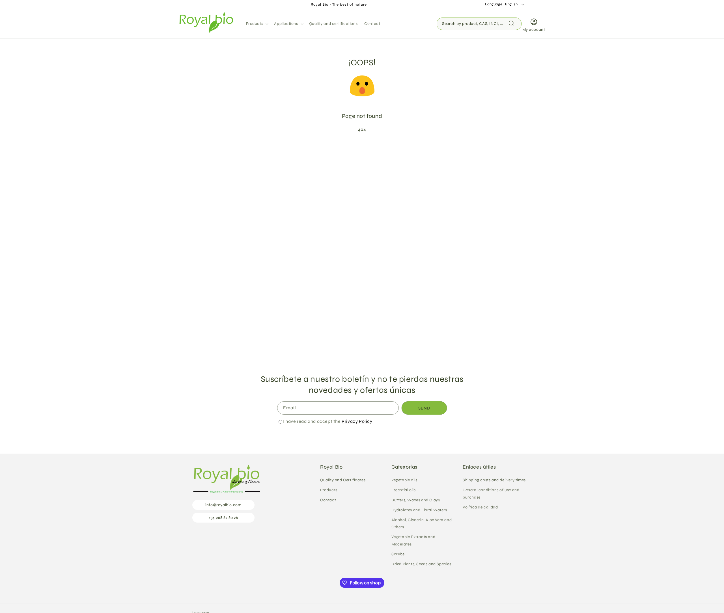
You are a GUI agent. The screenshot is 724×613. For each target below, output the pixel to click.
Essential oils (403, 490)
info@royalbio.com (223, 505)
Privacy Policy (357, 421)
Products (328, 490)
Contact (328, 500)
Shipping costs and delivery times (494, 480)
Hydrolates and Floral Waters (419, 510)
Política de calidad (480, 507)
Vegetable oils (404, 480)
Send (424, 407)
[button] (257, 24)
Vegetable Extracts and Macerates (413, 541)
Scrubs (398, 554)
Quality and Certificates (342, 480)
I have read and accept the (327, 421)
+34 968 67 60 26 (223, 517)
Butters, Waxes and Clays (415, 500)
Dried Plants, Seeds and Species (421, 564)
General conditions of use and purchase (491, 494)
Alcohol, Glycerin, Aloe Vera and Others (421, 523)
